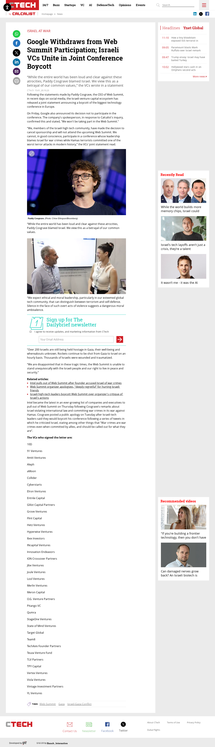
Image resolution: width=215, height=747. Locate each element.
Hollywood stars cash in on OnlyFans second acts (186, 68)
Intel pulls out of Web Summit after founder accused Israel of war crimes (76, 383)
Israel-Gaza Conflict (79, 704)
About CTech (153, 722)
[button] (183, 126)
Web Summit (47, 704)
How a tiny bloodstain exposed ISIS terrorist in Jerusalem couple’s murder (186, 40)
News (60, 13)
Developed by (15, 743)
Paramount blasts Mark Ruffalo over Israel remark (186, 49)
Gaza (61, 704)
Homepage (47, 13)
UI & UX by (52, 743)
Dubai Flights (153, 730)
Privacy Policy (194, 722)
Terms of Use (173, 722)
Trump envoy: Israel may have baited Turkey (188, 59)
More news (199, 76)
